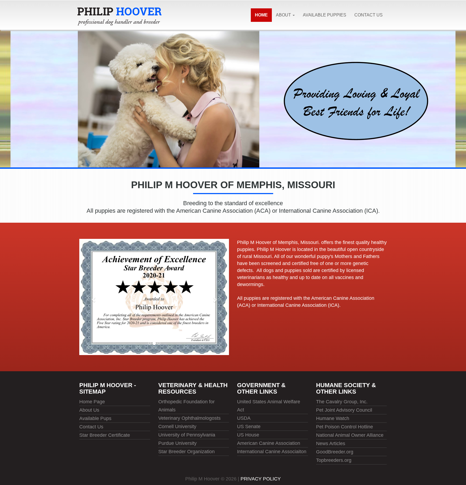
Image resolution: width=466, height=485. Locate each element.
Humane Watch (332, 418)
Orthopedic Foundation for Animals (186, 405)
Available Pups (95, 418)
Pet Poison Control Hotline (344, 426)
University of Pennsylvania (186, 435)
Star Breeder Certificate (104, 435)
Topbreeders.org (333, 460)
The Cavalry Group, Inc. (342, 401)
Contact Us (368, 15)
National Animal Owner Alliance (349, 435)
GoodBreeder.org (334, 452)
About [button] (284, 15)
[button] (90, 297)
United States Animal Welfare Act (268, 405)
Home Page (92, 401)
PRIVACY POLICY (261, 478)
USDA (244, 418)
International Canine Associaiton (271, 451)
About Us (89, 410)
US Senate (249, 426)
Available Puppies (324, 15)
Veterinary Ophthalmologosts (189, 418)
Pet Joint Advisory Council (344, 410)
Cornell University (177, 426)
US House (248, 435)
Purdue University (177, 443)
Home (261, 15)
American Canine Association (268, 443)
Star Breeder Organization (186, 451)
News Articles (330, 443)
